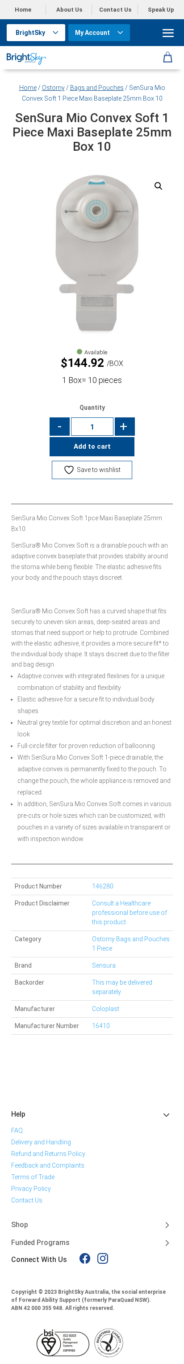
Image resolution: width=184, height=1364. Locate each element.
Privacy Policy (31, 1188)
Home (23, 9)
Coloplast (105, 1008)
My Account (92, 32)
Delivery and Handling (41, 1142)
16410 (101, 1025)
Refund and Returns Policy (48, 1153)
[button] (159, 186)
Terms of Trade (32, 1177)
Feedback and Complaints (47, 1165)
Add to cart (92, 446)
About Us (69, 9)
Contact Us (115, 9)
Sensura (104, 965)
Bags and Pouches (97, 87)
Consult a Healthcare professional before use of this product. (129, 913)
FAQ (17, 1130)
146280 (102, 886)
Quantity (92, 407)
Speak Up (161, 9)
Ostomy (53, 87)
